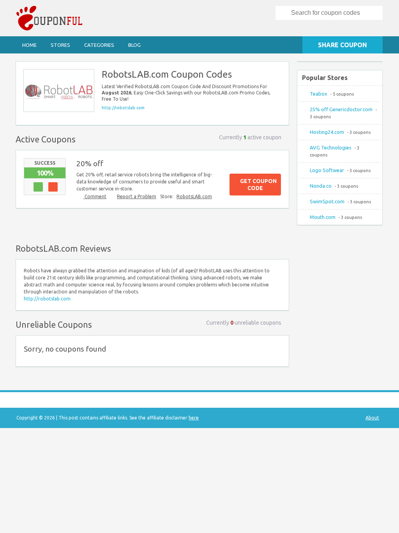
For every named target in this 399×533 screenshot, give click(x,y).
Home (29, 45)
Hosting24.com (327, 132)
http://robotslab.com (123, 107)
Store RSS (279, 71)
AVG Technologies (330, 147)
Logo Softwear (327, 170)
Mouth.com (322, 217)
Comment (94, 196)
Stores (60, 45)
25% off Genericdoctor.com (341, 109)
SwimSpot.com (327, 201)
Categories (99, 45)
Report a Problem (136, 196)
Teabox (318, 93)
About (372, 417)
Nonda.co (321, 185)
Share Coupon (342, 44)
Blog (134, 45)
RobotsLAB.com (194, 196)
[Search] (283, 13)
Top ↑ (281, 224)
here (194, 417)
